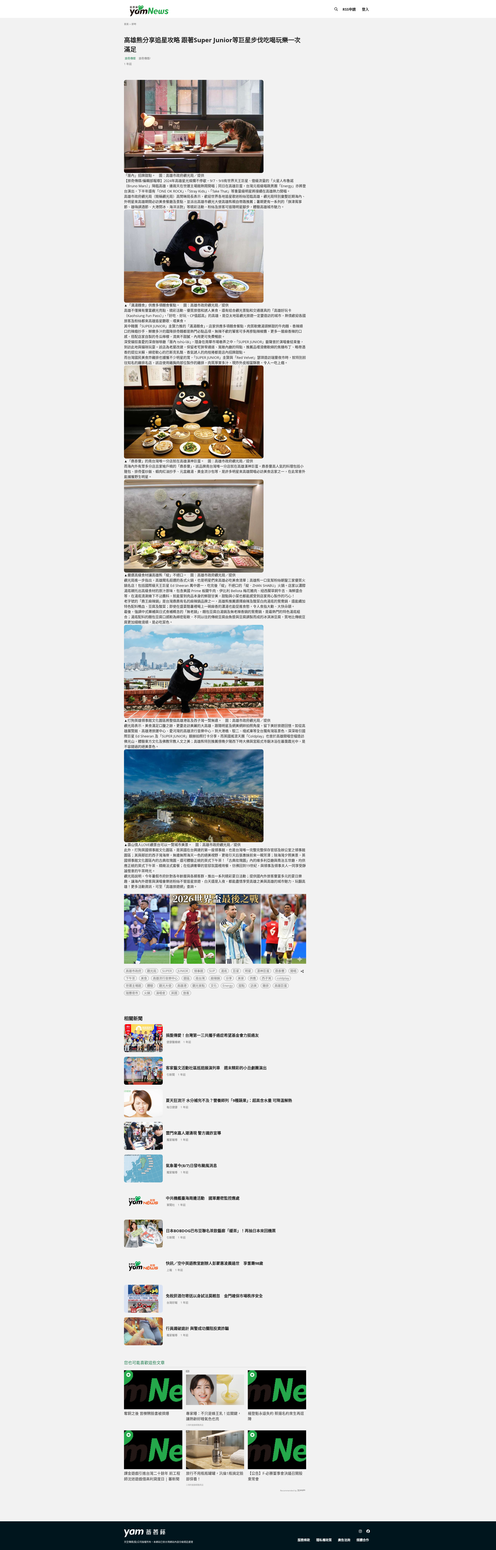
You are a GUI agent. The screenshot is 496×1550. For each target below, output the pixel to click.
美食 (144, 978)
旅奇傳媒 (130, 58)
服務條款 (304, 1540)
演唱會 (160, 993)
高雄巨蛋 (281, 986)
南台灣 (200, 978)
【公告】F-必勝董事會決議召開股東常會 (275, 1476)
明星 (248, 971)
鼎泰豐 (279, 971)
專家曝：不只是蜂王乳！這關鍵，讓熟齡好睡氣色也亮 (213, 1416)
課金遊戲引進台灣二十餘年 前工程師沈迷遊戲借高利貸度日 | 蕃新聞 (152, 1476)
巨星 (236, 971)
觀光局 (151, 971)
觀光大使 (165, 986)
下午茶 (130, 978)
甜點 (242, 986)
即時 (134, 24)
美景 (241, 978)
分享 (229, 978)
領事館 (198, 971)
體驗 (150, 986)
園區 (186, 978)
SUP (212, 971)
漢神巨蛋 (263, 971)
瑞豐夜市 (132, 993)
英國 (174, 993)
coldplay (283, 978)
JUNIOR (183, 971)
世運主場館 (133, 986)
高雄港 (182, 986)
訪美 (254, 986)
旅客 (186, 993)
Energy (228, 986)
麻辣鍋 (215, 978)
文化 (214, 986)
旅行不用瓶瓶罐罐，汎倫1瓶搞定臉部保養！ (214, 1476)
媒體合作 (362, 1540)
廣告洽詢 (344, 1540)
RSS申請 (349, 9)
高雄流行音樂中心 (165, 978)
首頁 (126, 24)
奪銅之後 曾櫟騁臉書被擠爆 (146, 1413)
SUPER (167, 971)
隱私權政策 (324, 1540)
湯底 (224, 971)
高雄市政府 (133, 971)
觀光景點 (198, 986)
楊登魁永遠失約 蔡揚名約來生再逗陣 (276, 1416)
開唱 (293, 971)
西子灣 (266, 978)
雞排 (266, 986)
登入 (365, 9)
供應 (253, 978)
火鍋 (147, 993)
